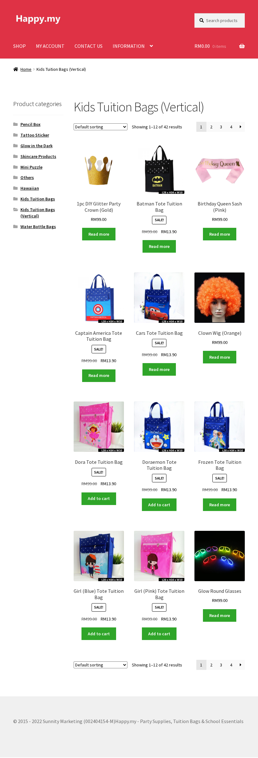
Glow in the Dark (36, 146)
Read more (98, 234)
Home (25, 69)
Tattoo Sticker (34, 135)
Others (27, 177)
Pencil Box (30, 124)
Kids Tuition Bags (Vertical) (37, 213)
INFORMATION (129, 46)
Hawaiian (29, 188)
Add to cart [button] (99, 498)
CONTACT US (89, 46)
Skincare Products (38, 156)
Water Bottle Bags (38, 226)
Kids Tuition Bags (37, 199)
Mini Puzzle (31, 167)
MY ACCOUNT (50, 46)
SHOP (19, 46)
